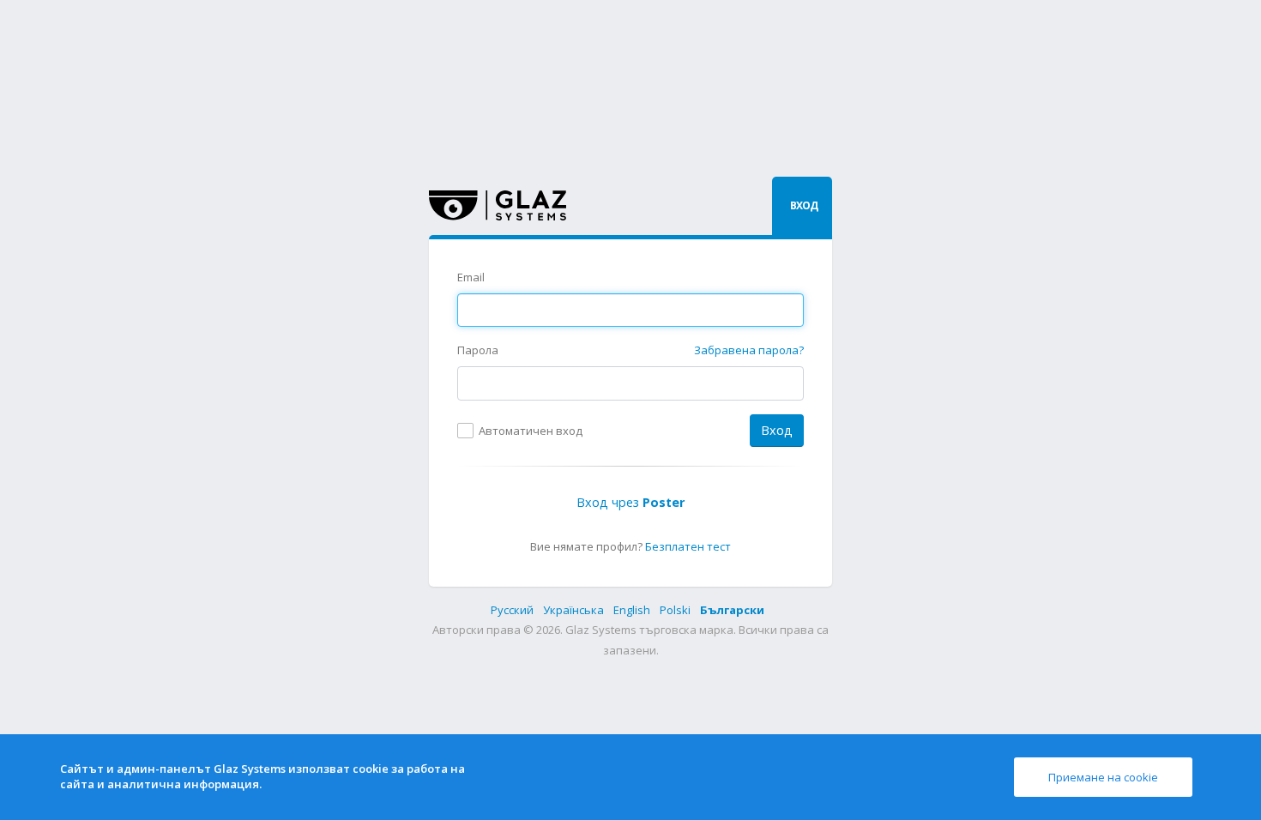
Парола (477, 350)
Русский (513, 610)
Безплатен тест (688, 546)
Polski (676, 610)
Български (732, 610)
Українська (574, 610)
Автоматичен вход (530, 430)
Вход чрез (630, 502)
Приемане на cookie (1103, 777)
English (633, 610)
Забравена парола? (749, 350)
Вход (777, 430)
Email (471, 277)
